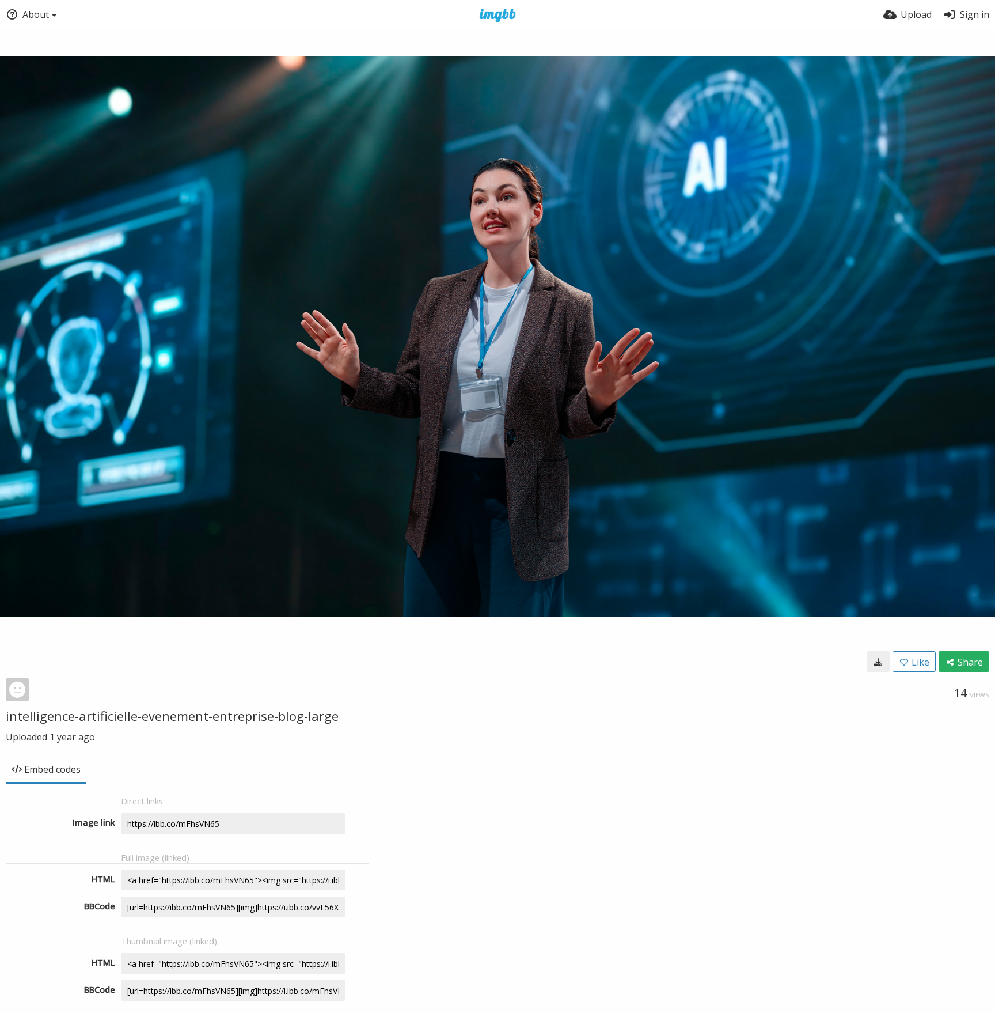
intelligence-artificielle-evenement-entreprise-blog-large (172, 715)
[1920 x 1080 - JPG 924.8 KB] (878, 661)
